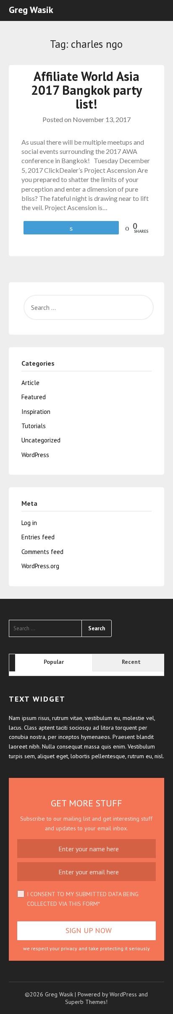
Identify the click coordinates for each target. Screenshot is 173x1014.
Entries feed (38, 537)
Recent (131, 662)
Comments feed (42, 552)
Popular (54, 662)
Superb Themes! (86, 1002)
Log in (29, 523)
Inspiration (35, 412)
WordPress (35, 455)
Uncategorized (40, 440)
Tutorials (33, 426)
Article (30, 383)
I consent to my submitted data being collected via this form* (83, 898)
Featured (33, 397)
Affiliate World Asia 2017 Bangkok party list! (86, 90)
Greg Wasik (31, 10)
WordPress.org (40, 566)
